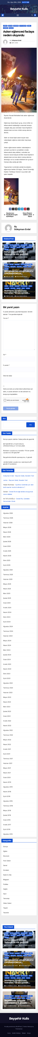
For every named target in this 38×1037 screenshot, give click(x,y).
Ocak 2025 (7, 603)
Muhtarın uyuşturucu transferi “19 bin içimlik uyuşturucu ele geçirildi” (17, 292)
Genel (29, 25)
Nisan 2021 (7, 773)
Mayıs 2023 (7, 697)
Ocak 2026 (7, 546)
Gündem (6, 28)
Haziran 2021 (7, 763)
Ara (4, 419)
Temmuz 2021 (8, 758)
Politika (13, 247)
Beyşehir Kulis (19, 9)
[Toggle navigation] (18, 15)
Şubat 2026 (7, 541)
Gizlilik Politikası (16, 1033)
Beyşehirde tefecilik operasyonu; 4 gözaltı (17, 457)
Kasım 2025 (7, 556)
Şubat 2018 (7, 815)
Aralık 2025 (7, 551)
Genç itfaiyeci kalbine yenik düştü (27, 214)
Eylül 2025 (6, 565)
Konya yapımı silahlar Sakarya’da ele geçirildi (16, 253)
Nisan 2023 (7, 702)
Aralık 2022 (7, 721)
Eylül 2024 (7, 622)
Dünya (5, 25)
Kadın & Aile (7, 875)
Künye (29, 1033)
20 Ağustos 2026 (12, 965)
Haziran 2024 (8, 636)
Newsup (29, 1026)
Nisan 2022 (7, 744)
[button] (32, 15)
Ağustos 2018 (8, 801)
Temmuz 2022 (8, 735)
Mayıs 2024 (7, 641)
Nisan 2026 (7, 532)
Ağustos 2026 (8, 513)
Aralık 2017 (7, 825)
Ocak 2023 (7, 716)
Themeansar (18, 1029)
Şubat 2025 (7, 598)
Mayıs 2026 (7, 527)
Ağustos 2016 (8, 834)
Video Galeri (7, 903)
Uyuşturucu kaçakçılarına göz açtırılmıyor (12, 214)
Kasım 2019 (7, 782)
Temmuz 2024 (8, 631)
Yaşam (11, 28)
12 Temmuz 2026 (11, 985)
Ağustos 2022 (8, 730)
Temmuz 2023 (8, 688)
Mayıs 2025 (7, 584)
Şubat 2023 (7, 711)
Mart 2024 (6, 650)
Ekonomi (16, 25)
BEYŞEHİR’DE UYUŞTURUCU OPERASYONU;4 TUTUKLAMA (18, 273)
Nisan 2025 (7, 589)
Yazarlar (6, 913)
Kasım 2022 (7, 725)
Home (9, 1033)
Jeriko (5, 480)
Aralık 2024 (7, 607)
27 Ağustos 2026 (12, 945)
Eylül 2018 (6, 796)
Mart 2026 (6, 537)
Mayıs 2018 (7, 810)
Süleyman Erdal (16, 40)
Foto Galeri (23, 25)
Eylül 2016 (6, 829)
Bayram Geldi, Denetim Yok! (24, 476)
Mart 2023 (6, 707)
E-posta (6, 365)
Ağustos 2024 (8, 626)
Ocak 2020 (7, 777)
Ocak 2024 (7, 659)
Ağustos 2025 (8, 570)
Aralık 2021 (7, 749)
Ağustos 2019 (8, 787)
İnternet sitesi (7, 376)
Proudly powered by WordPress (13, 1026)
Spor (23, 247)
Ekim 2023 (6, 674)
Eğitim (10, 25)
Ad (4, 355)
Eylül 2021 (6, 754)
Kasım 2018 (7, 792)
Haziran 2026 (7, 523)
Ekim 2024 (6, 617)
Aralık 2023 (7, 664)
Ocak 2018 (6, 820)
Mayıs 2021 (7, 768)
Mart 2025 (6, 593)
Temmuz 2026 (8, 518)
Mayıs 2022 (7, 740)
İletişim (24, 1033)
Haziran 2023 (7, 692)
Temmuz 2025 (8, 574)
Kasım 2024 (7, 612)
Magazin (13, 266)
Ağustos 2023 (8, 683)
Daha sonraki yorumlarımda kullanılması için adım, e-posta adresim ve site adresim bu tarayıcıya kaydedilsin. (18, 391)
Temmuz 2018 (8, 806)
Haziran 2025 (7, 579)
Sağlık (18, 247)
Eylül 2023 (6, 678)
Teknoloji (28, 247)
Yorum (6, 318)
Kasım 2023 (7, 669)
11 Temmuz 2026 (11, 1006)
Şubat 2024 (7, 655)
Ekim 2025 (6, 560)
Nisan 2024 (7, 645)
